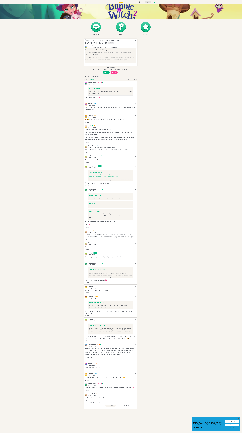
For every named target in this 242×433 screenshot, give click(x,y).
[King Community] (121, 2)
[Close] (238, 418)
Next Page (111, 405)
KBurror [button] (91, 195)
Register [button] (114, 72)
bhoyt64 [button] (90, 115)
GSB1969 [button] (90, 363)
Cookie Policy (199, 427)
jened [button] (90, 211)
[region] (216, 424)
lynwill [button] (90, 125)
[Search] (143, 2)
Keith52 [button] (91, 203)
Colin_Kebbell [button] (93, 269)
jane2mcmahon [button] (92, 156)
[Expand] (110, 62)
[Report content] (135, 41)
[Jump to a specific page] (136, 79)
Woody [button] (91, 89)
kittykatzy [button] (91, 286)
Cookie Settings (232, 427)
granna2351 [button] (91, 394)
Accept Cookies (232, 421)
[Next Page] (134, 79)
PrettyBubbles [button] (112, 47)
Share (87, 64)
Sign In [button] (106, 72)
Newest (91, 79)
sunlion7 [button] (90, 319)
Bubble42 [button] (90, 373)
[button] (86, 46)
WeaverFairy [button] (91, 146)
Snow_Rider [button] (91, 46)
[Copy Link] (117, 47)
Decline (231, 424)
